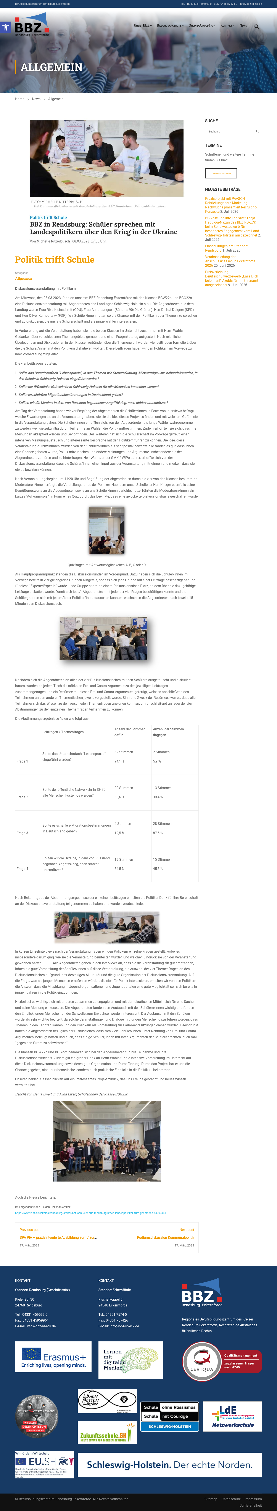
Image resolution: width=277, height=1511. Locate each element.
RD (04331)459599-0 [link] (199, 3)
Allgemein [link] (55, 99)
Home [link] (19, 99)
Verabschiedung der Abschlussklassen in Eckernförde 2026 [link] (230, 261)
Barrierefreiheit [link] (251, 1505)
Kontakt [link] (226, 25)
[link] (5, 27)
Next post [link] (187, 1230)
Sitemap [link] (211, 1499)
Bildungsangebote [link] (169, 25)
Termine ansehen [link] (221, 173)
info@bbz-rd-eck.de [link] (251, 3)
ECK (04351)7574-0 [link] (225, 3)
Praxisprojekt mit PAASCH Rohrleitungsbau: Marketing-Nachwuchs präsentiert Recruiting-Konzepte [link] (231, 205)
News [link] (243, 25)
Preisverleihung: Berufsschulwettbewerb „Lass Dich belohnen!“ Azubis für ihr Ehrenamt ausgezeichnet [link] (231, 278)
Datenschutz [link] (231, 1499)
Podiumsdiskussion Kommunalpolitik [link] (165, 1237)
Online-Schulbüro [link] (201, 25)
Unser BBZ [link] (142, 25)
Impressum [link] (253, 1499)
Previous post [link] (30, 1230)
